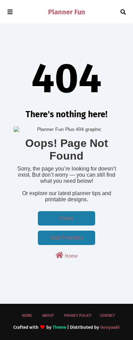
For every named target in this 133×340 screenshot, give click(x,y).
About (48, 315)
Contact (107, 315)
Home (66, 218)
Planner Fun (66, 12)
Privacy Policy (77, 315)
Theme (59, 327)
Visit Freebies (66, 238)
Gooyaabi (110, 327)
